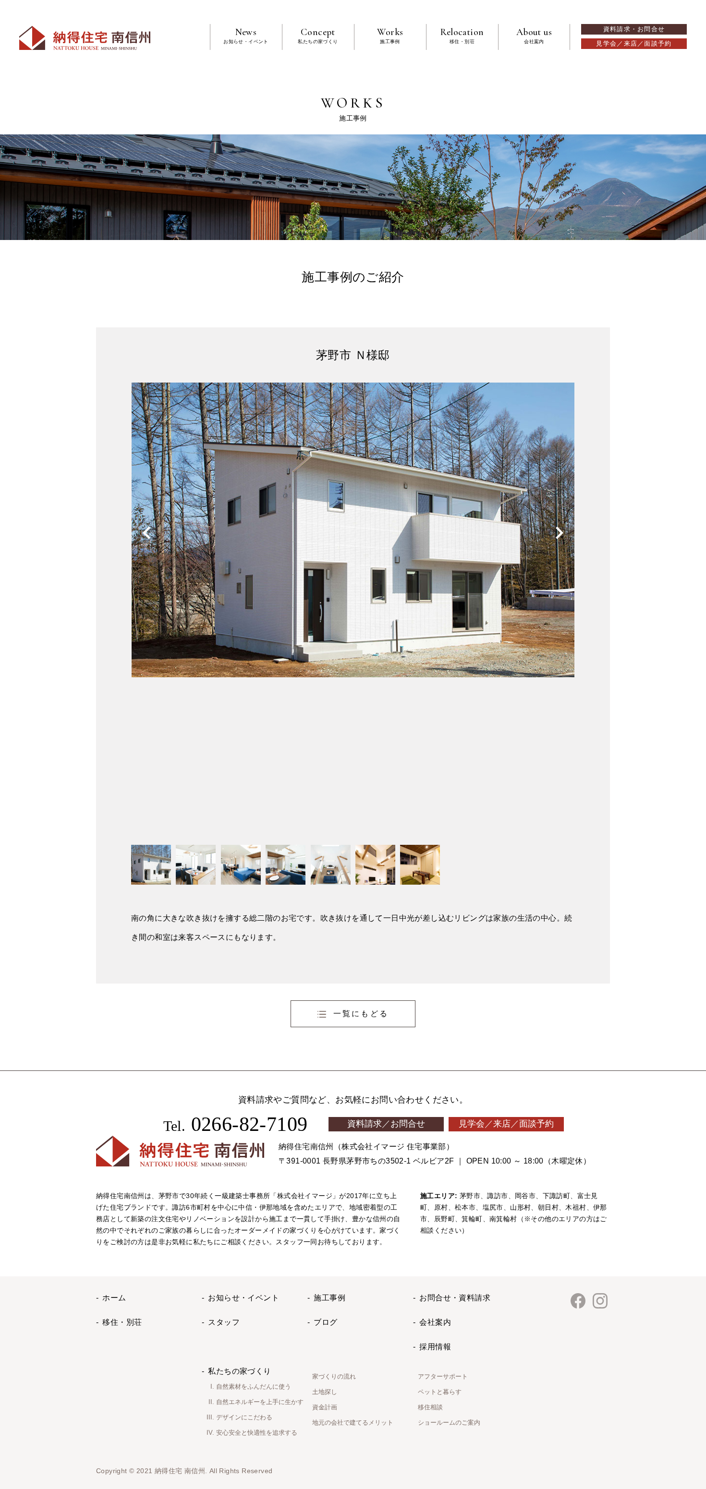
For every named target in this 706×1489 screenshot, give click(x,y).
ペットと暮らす (440, 1391)
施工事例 (329, 1298)
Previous (146, 533)
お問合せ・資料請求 (454, 1298)
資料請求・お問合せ (634, 29)
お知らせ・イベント (243, 1298)
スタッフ (224, 1322)
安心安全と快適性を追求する (256, 1432)
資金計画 (324, 1407)
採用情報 (435, 1347)
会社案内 (435, 1322)
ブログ (325, 1322)
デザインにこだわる (244, 1417)
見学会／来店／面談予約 (633, 44)
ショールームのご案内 (449, 1422)
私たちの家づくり (239, 1371)
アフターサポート (443, 1376)
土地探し (324, 1391)
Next (559, 533)
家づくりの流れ (334, 1376)
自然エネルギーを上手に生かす (260, 1401)
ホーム (114, 1298)
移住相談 (430, 1407)
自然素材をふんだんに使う (253, 1386)
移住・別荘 (122, 1322)
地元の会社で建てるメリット (352, 1422)
